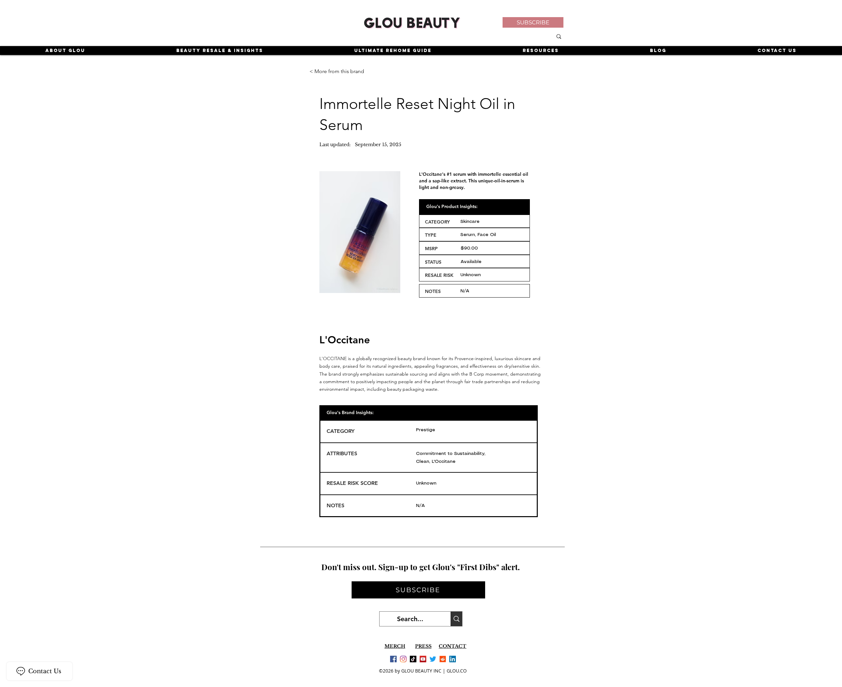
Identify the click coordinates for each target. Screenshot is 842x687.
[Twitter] (433, 659)
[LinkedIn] (452, 659)
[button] (533, 22)
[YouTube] (423, 659)
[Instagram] (403, 659)
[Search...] (456, 619)
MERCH (394, 646)
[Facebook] (393, 659)
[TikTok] (413, 659)
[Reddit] (442, 659)
